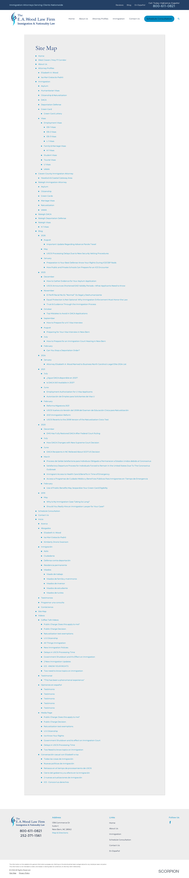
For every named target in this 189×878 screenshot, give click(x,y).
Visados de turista (55, 593)
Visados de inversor (56, 583)
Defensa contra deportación (57, 560)
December (49, 277)
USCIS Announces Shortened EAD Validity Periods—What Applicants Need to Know (86, 286)
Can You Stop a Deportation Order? (63, 350)
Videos (41, 615)
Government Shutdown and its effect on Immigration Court (72, 740)
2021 (43, 369)
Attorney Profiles (46, 68)
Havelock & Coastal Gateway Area (56, 178)
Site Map (42, 611)
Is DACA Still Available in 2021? (60, 382)
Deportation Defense (51, 105)
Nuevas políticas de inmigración (59, 763)
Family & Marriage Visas (55, 146)
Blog (129, 5)
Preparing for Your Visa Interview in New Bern (68, 332)
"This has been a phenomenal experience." (64, 680)
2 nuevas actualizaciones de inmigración (63, 777)
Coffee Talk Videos (50, 620)
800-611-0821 (164, 6)
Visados (47, 570)
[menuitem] (12, 873)
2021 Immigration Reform (59, 415)
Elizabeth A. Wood (49, 73)
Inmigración (46, 547)
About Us (42, 64)
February (48, 346)
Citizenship (46, 191)
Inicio (40, 519)
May (46, 249)
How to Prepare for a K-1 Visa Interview (65, 323)
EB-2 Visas (51, 132)
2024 (43, 355)
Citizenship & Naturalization (54, 95)
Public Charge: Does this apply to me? (62, 624)
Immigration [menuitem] (119, 19)
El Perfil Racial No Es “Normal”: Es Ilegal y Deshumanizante (74, 295)
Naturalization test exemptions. (59, 634)
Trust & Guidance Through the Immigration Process (71, 304)
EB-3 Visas (51, 136)
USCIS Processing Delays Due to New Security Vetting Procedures (78, 253)
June (46, 387)
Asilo (46, 551)
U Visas (47, 164)
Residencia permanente (55, 565)
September (49, 318)
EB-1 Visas (51, 127)
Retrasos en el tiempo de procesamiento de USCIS (68, 768)
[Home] (32, 19)
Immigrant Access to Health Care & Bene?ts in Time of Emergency (78, 474)
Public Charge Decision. (55, 629)
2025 (43, 272)
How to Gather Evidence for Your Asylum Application (71, 281)
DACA (43, 100)
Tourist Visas (50, 160)
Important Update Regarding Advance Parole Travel (71, 244)
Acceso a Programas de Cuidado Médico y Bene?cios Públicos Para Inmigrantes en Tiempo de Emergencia (97, 479)
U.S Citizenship (51, 638)
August (47, 240)
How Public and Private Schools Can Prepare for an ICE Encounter (78, 267)
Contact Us (43, 515)
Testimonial (46, 676)
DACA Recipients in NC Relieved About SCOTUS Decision (73, 452)
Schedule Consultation (159, 18)
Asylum (44, 86)
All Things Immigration (55, 643)
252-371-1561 (30, 835)
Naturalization (47, 205)
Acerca (44, 524)
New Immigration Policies (56, 647)
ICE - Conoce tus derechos (56, 782)
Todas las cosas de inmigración (58, 759)
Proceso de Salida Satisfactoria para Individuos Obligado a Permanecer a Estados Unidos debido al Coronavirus (99, 461)
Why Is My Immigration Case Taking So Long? (68, 502)
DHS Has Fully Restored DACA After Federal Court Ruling (73, 433)
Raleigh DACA (44, 214)
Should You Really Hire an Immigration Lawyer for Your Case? (75, 506)
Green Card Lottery (53, 113)
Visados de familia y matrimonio (62, 579)
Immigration (44, 82)
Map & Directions (60, 833)
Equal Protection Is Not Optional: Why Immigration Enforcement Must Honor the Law (87, 300)
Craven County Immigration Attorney (55, 174)
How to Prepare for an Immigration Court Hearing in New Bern (76, 341)
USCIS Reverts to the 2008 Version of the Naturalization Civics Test (78, 420)
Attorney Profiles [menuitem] (100, 19)
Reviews (119, 5)
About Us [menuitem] (83, 19)
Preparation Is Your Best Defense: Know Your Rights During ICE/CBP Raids (81, 263)
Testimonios (47, 598)
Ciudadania (49, 556)
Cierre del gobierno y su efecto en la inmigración (67, 773)
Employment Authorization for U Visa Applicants (70, 392)
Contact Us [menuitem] (134, 19)
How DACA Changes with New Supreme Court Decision (73, 443)
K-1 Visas (50, 150)
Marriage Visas (48, 201)
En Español (140, 5)
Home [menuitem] (72, 19)
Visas (43, 118)
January (47, 258)
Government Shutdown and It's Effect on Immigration (69, 657)
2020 (43, 425)
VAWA (47, 169)
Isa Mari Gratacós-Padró (52, 77)
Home (41, 56)
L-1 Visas (50, 141)
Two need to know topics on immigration (63, 671)
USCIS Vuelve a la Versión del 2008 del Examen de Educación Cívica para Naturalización (88, 410)
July (46, 337)
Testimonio (49, 689)
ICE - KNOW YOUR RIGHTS (56, 666)
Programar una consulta (52, 602)
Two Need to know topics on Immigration (63, 750)
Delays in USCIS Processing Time (59, 652)
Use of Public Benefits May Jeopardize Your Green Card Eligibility (77, 488)
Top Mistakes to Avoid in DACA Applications (67, 313)
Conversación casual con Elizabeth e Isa (60, 754)
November (49, 290)
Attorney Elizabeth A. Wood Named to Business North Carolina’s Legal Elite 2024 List (86, 364)
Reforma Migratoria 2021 (58, 406)
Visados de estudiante (57, 588)
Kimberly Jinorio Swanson (56, 542)
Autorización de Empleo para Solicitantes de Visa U (71, 396)
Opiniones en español (51, 685)
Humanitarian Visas (50, 90)
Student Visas (50, 155)
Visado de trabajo (55, 574)
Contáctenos (47, 607)
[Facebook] (170, 822)
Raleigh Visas (44, 222)
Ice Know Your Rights (54, 736)
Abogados (46, 528)
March (47, 457)
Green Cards (47, 196)
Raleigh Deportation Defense (52, 218)
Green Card (46, 109)
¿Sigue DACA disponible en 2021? (62, 378)
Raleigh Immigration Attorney (52, 182)
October (48, 309)
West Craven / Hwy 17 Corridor (52, 60)
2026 (43, 235)
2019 (43, 493)
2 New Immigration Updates (57, 661)
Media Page (46, 713)
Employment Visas (53, 123)
